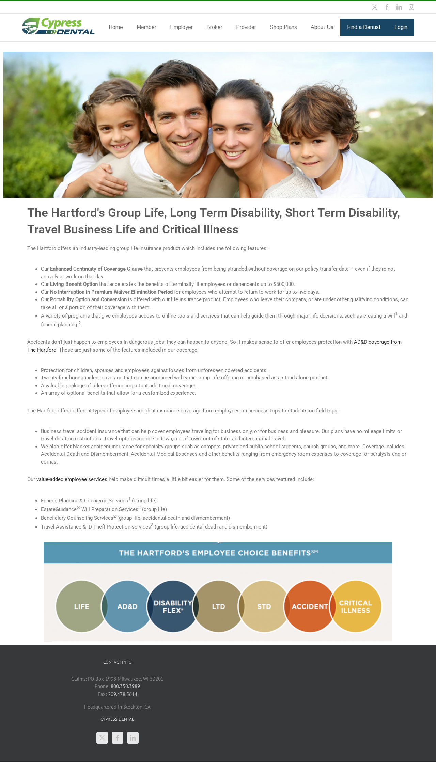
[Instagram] (411, 7)
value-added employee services (71, 479)
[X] (374, 7)
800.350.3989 (125, 686)
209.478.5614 (122, 694)
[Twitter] (102, 738)
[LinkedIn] (399, 7)
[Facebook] (387, 7)
